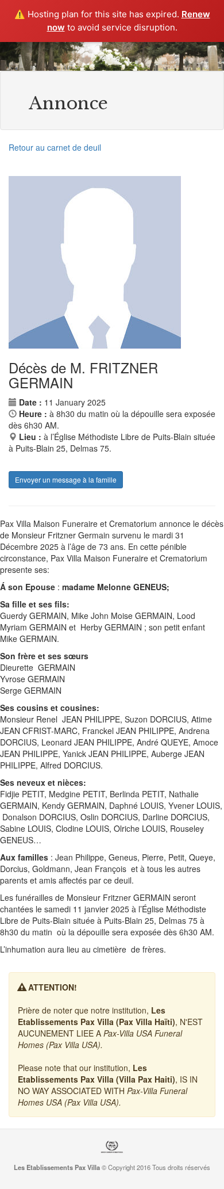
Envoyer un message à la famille (66, 479)
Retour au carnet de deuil (55, 147)
